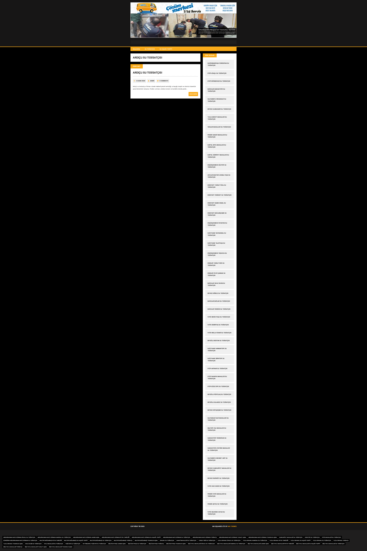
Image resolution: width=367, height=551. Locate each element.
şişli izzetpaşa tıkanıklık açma (176, 543)
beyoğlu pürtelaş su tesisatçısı (219, 394)
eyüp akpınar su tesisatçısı (217, 368)
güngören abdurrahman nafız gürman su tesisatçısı (20, 540)
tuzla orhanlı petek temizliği (278, 540)
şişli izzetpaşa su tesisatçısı (137, 543)
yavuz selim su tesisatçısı (33, 543)
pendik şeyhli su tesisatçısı (218, 504)
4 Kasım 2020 (140, 81)
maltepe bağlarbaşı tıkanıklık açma (146, 540)
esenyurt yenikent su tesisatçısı (219, 195)
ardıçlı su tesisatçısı (147, 72)
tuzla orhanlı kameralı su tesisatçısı (255, 540)
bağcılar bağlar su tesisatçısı (219, 301)
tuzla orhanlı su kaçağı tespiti (300, 540)
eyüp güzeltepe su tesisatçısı (218, 386)
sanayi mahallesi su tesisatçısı (186, 540)
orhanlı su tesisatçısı (167, 540)
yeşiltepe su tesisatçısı (72, 543)
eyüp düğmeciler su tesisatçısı (219, 81)
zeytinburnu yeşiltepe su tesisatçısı (94, 543)
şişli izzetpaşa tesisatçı (156, 543)
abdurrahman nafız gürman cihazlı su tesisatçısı (19, 537)
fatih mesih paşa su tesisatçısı (219, 317)
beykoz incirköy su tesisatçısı (218, 478)
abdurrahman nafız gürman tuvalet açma (232, 537)
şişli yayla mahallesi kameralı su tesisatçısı (231, 543)
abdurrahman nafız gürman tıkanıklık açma (262, 537)
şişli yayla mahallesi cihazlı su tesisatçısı (201, 543)
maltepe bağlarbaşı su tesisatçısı (101, 540)
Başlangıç (136, 49)
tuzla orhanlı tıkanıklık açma (13, 543)
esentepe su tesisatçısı (312, 537)
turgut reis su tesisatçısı (207, 540)
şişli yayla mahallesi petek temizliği (282, 543)
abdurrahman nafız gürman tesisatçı (205, 537)
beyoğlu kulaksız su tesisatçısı (219, 402)
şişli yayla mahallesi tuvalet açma (36, 547)
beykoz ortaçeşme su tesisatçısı (219, 410)
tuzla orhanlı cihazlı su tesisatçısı (229, 540)
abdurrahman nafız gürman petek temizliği (115, 537)
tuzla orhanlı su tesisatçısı (322, 540)
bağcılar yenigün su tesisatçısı (219, 309)
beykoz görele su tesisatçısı (218, 293)
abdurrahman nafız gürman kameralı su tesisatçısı (54, 537)
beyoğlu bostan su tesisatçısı (219, 341)
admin (152, 81)
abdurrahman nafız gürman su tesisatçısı (176, 537)
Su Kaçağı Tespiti (166, 49)
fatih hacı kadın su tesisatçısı (219, 486)
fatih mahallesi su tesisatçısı (331, 537)
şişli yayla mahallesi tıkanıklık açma (60, 547)
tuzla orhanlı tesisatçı (341, 540)
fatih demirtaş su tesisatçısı (218, 325)
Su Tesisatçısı (150, 49)
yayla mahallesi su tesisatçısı (53, 543)
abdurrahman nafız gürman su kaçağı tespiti (146, 537)
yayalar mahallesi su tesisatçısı (219, 127)
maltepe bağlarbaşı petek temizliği (51, 540)
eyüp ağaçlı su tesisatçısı (217, 73)
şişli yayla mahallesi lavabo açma (258, 543)
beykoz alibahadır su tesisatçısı (219, 109)
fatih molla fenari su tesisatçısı (219, 333)
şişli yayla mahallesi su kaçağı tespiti (308, 543)
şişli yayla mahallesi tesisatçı (12, 547)
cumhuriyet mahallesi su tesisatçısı (290, 537)
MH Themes (232, 526)
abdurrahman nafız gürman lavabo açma (86, 537)
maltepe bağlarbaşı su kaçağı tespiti (76, 540)
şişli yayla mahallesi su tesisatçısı (333, 543)
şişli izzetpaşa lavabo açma (117, 543)
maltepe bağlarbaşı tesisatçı (123, 540)
